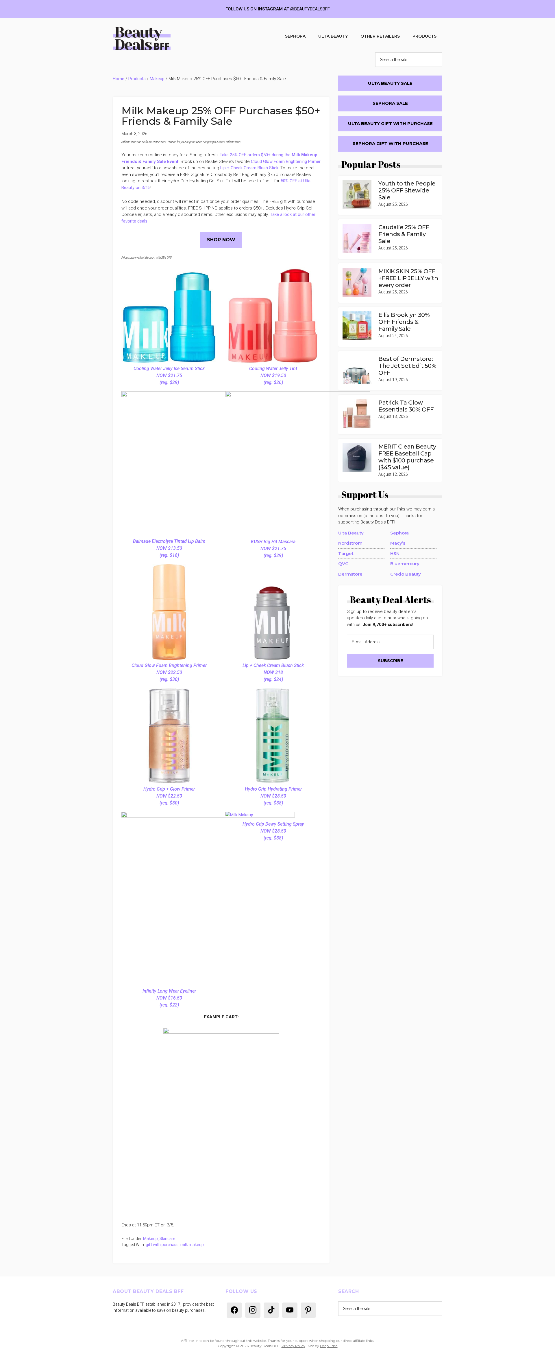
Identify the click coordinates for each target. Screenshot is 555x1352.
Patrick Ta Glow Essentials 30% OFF (406, 406)
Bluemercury (404, 563)
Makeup (157, 78)
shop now (221, 240)
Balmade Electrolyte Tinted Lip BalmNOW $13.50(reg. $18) (169, 548)
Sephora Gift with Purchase (390, 143)
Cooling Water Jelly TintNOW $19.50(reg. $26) (273, 375)
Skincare (167, 1238)
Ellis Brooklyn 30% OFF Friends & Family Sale (404, 321)
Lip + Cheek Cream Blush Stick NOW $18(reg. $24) (273, 672)
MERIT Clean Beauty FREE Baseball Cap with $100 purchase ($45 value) (407, 457)
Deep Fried (329, 1346)
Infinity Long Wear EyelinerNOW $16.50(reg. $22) (169, 998)
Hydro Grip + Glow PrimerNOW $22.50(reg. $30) (169, 796)
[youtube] (289, 1309)
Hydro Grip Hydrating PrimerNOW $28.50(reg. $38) (273, 796)
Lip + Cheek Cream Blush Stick (249, 167)
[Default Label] (234, 1309)
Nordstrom (350, 543)
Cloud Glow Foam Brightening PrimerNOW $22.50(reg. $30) (169, 672)
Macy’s (397, 543)
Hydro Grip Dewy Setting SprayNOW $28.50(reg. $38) (273, 831)
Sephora (399, 533)
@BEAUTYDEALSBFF (310, 9)
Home (118, 78)
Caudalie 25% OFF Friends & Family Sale (403, 234)
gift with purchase (162, 1244)
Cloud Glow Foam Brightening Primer (286, 161)
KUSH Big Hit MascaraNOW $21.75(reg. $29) (273, 548)
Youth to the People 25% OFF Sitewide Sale (407, 190)
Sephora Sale (390, 103)
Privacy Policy (293, 1346)
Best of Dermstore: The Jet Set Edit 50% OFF (407, 365)
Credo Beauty (405, 574)
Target (346, 553)
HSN (394, 553)
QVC (343, 563)
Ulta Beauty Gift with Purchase (390, 123)
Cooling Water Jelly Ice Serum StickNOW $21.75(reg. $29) (169, 375)
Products (137, 78)
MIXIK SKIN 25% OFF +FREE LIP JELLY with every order (408, 278)
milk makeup (192, 1244)
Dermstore (350, 574)
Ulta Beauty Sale (390, 83)
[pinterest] (308, 1309)
